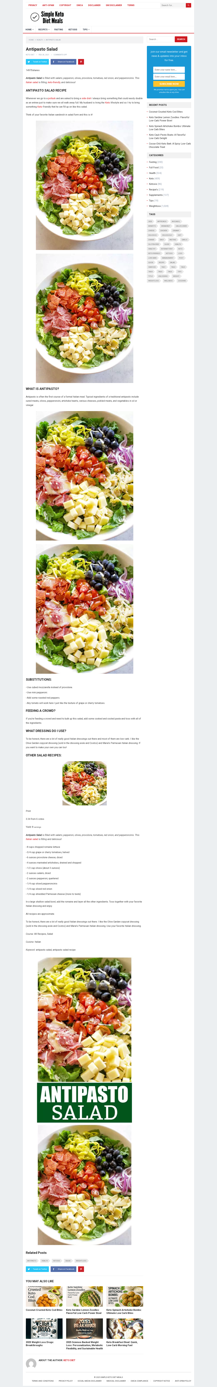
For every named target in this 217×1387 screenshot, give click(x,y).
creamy (176, 231)
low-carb (152, 258)
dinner (151, 240)
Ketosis (72, 29)
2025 (150, 221)
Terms (130, 5)
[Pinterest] (81, 62)
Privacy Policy (66, 1381)
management (167, 258)
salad (35, 82)
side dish (86, 98)
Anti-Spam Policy (183, 1381)
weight (176, 276)
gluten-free (153, 244)
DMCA (80, 5)
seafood (152, 267)
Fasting (58, 29)
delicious (152, 235)
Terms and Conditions (43, 1381)
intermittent (167, 249)
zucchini (182, 281)
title (150, 276)
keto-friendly (54, 82)
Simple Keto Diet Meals (112, 1377)
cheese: (151, 231)
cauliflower (181, 226)
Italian (29, 82)
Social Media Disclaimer (90, 1381)
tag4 (150, 272)
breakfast (165, 226)
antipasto (31, 1261)
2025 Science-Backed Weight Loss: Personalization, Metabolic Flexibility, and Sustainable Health (84, 1345)
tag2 (173, 267)
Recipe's (153, 189)
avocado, (176, 221)
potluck (52, 98)
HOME (29, 29)
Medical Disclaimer (116, 1381)
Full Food (154, 167)
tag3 (183, 267)
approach (162, 221)
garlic (184, 240)
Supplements (156, 195)
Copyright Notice (161, 1381)
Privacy (32, 5)
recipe (161, 263)
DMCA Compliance (139, 1381)
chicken (163, 231)
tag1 (163, 267)
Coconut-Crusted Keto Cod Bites (44, 1310)
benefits (152, 226)
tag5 (160, 272)
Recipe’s (43, 29)
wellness (168, 281)
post (181, 258)
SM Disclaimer (114, 5)
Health (40, 40)
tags (170, 272)
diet (179, 235)
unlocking (163, 276)
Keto (107, 102)
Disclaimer (94, 5)
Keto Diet (30, 55)
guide (166, 244)
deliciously (167, 235)
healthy (151, 249)
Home (31, 40)
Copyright (65, 5)
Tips (85, 29)
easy (162, 240)
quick (150, 263)
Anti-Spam (48, 5)
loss (180, 253)
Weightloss (81, 1261)
